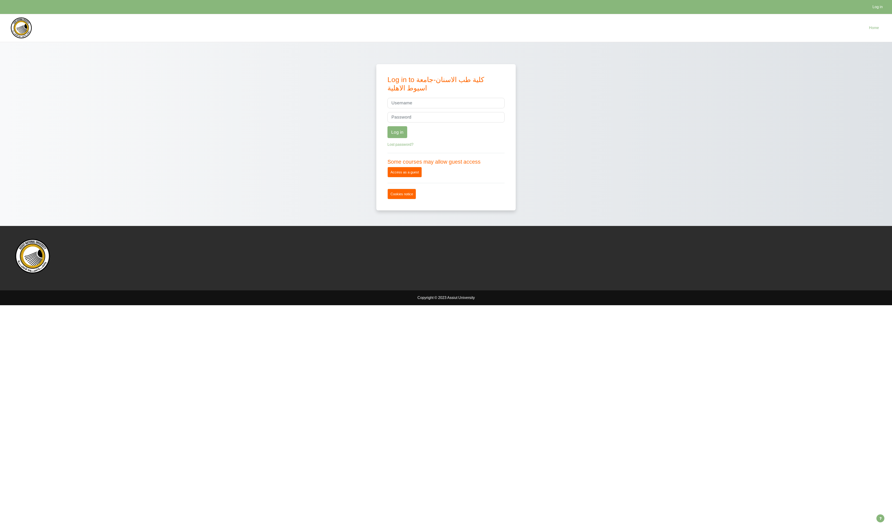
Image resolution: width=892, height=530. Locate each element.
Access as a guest (404, 172)
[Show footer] (880, 518)
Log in (877, 7)
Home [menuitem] (874, 28)
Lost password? (400, 144)
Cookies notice (401, 194)
